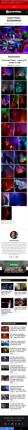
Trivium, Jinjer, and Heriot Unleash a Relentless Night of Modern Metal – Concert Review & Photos (18, 342)
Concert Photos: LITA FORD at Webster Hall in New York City (20, 309)
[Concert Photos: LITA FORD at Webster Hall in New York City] (21, 302)
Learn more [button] (18, 2)
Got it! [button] (14, 6)
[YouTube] (16, 257)
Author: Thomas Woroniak (14, 254)
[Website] (10, 257)
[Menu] (26, 12)
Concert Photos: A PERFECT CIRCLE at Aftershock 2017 (21, 293)
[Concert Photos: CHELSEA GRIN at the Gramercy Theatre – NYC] (7, 286)
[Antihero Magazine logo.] (13, 12)
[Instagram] (18, 257)
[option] (14, 268)
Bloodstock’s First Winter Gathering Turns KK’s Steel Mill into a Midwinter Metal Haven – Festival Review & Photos (18, 351)
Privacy (12, 420)
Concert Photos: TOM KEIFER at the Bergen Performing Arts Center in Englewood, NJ (7, 311)
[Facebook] (11, 257)
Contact (8, 420)
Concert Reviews (14, 264)
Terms (15, 420)
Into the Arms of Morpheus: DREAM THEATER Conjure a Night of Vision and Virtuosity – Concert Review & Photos (17, 397)
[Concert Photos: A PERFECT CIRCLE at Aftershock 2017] (21, 287)
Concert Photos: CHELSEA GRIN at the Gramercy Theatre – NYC (6, 293)
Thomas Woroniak (9, 23)
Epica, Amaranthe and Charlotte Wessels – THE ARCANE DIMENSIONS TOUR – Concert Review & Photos (18, 335)
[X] (13, 257)
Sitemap (19, 420)
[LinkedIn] (15, 257)
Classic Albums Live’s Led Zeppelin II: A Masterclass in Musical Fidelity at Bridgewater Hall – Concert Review (18, 328)
